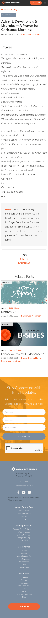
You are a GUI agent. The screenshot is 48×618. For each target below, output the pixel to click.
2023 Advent (14, 308)
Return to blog (9, 9)
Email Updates (24, 559)
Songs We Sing (24, 538)
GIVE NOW (36, 3)
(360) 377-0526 (24, 481)
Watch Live (24, 540)
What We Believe (24, 513)
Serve (24, 564)
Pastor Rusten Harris (31, 358)
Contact (24, 519)
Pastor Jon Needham (31, 315)
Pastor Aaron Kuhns (30, 34)
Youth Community (24, 556)
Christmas (24, 263)
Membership (24, 562)
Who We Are (24, 511)
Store (24, 591)
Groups (24, 550)
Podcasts (7, 324)
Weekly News (24, 567)
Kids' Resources (24, 586)
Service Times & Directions (24, 529)
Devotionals (8, 15)
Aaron (8, 209)
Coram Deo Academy (24, 594)
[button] (45, 3)
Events (24, 553)
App (24, 589)
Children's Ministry (24, 535)
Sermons (6, 282)
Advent (24, 259)
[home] (11, 2)
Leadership (24, 516)
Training (24, 580)
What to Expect (24, 532)
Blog (24, 597)
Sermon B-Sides (15, 350)
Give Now (24, 606)
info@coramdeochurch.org (24, 485)
